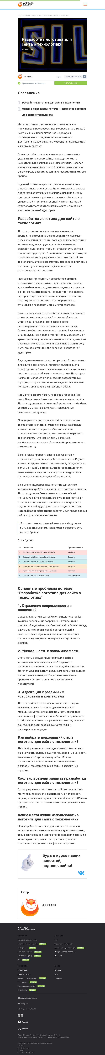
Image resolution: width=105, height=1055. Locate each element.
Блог (56, 940)
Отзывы (58, 970)
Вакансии (58, 978)
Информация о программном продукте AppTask (35, 1043)
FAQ (56, 974)
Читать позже (70, 83)
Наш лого (58, 956)
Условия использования (27, 940)
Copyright (21, 1050)
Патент (20, 1046)
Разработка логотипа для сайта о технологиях (51, 102)
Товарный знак (23, 1048)
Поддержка (22, 970)
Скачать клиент (24, 974)
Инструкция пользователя (65, 952)
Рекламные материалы (64, 944)
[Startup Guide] (52, 1015)
